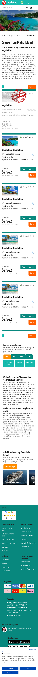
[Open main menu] (35, 7)
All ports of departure (16, 36)
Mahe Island (16, 160)
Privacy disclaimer (26, 532)
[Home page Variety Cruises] (33, 154)
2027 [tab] (14, 357)
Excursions (5, 547)
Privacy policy (32, 649)
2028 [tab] (21, 357)
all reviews (9, 518)
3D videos (5, 551)
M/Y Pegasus (6, 154)
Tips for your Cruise (8, 540)
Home (3, 36)
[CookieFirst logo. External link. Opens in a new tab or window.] (2, 651)
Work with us (25, 547)
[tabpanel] (19, 364)
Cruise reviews (25, 562)
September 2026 (8, 363)
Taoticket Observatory (28, 569)
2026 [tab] (7, 357)
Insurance (24, 539)
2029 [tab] (29, 357)
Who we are (5, 560)
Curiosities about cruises (7, 529)
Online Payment (26, 565)
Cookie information (27, 536)
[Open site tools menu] (35, 2)
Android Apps (6, 571)
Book (32, 175)
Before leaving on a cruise (8, 535)
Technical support (26, 528)
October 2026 (19, 363)
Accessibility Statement (28, 543)
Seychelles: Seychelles (12, 150)
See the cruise (28, 169)
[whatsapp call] (22, 2)
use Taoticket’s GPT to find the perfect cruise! (20, 629)
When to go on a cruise (9, 543)
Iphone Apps (6, 567)
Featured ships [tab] (10, 467)
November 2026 (29, 363)
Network (4, 563)
